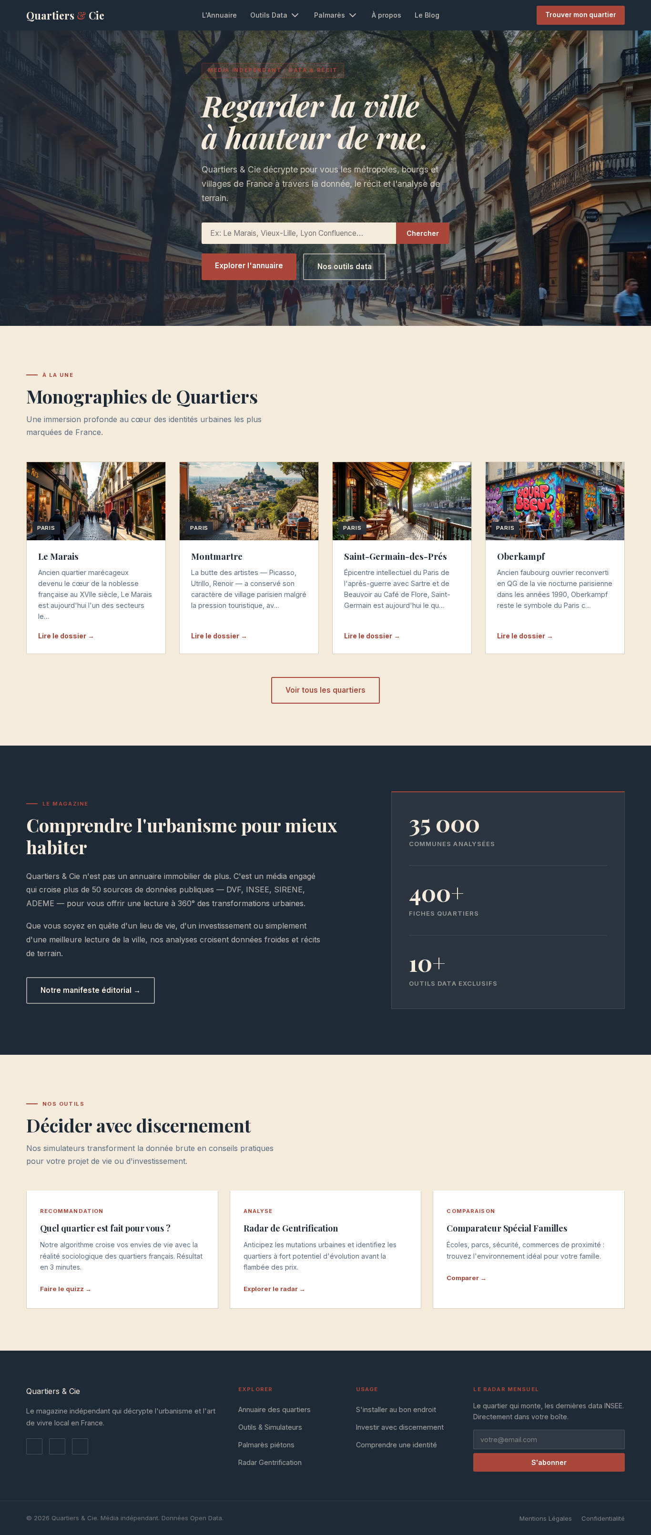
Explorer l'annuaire (249, 265)
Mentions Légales (545, 1518)
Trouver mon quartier (580, 15)
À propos (386, 15)
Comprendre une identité (396, 1445)
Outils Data (268, 15)
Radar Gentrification (270, 1462)
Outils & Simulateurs (270, 1427)
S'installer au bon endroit (396, 1409)
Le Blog (427, 15)
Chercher (423, 233)
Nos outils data (344, 266)
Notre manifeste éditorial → (91, 990)
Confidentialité (603, 1518)
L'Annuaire (219, 15)
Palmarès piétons (266, 1445)
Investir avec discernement (400, 1427)
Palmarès (329, 15)
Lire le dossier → (66, 636)
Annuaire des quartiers (274, 1409)
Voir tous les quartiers (325, 690)
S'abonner (549, 1462)
